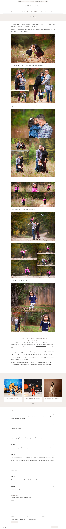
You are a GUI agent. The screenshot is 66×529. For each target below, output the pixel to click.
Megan (12, 476)
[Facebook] (3, 527)
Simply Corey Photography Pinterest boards (43, 364)
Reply (53, 414)
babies (39, 344)
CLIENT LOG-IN (53, 11)
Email (28, 516)
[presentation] (13, 388)
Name (12, 516)
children (42, 344)
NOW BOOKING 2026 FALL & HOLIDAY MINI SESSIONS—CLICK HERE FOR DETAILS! (33, 1)
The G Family (13, 369)
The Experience (34, 11)
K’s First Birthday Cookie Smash (11, 398)
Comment (13, 500)
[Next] (60, 391)
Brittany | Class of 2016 (51, 369)
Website (43, 516)
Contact (47, 11)
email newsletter (24, 357)
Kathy (12, 454)
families (47, 344)
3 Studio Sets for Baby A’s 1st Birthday (32, 398)
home (11, 11)
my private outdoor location (41, 346)
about (15, 11)
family (45, 351)
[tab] (32, 403)
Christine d (13, 444)
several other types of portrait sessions (36, 352)
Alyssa (12, 434)
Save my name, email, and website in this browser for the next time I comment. (24, 519)
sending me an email (50, 354)
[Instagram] (5, 527)
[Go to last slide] (6, 391)
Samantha (13, 414)
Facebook (38, 362)
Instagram (43, 362)
